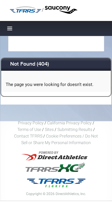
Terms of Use (29, 129)
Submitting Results (74, 129)
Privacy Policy (31, 122)
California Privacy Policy (69, 122)
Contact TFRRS (28, 136)
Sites (49, 129)
